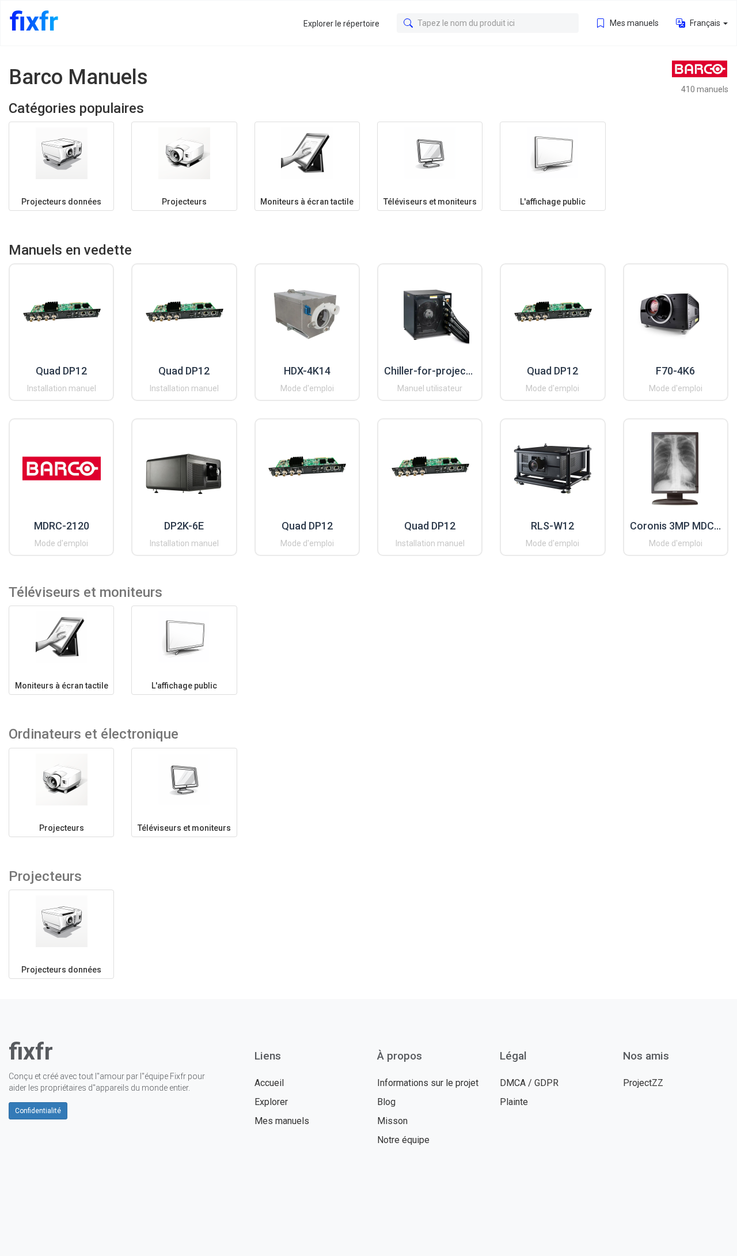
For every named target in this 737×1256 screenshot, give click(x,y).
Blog (386, 1101)
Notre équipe (403, 1139)
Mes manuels (633, 23)
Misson (392, 1120)
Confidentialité (38, 1111)
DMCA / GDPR (529, 1082)
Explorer (271, 1101)
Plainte (514, 1101)
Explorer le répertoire (341, 23)
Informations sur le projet (427, 1082)
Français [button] (705, 23)
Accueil (269, 1082)
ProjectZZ (643, 1082)
